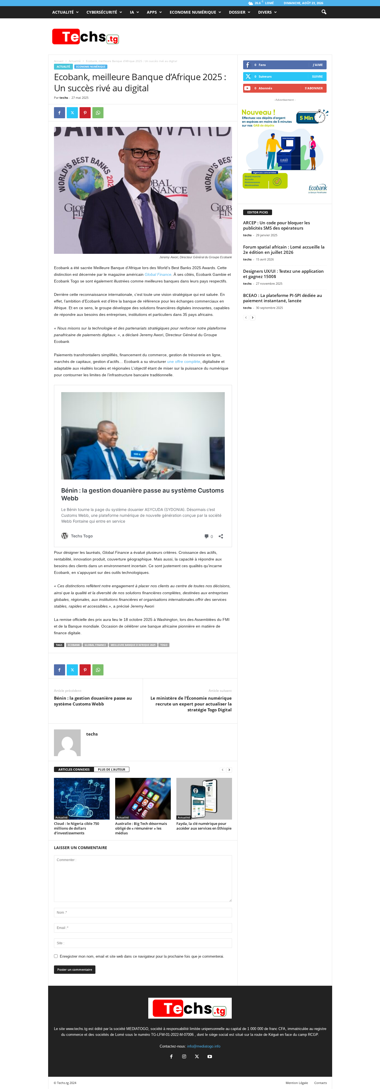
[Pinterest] (85, 112)
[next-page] (229, 770)
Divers (265, 12)
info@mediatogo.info (203, 1046)
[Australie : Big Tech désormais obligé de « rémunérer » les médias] (143, 799)
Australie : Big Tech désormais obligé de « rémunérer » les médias (141, 828)
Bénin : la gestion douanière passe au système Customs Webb (93, 701)
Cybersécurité (102, 12)
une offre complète (183, 361)
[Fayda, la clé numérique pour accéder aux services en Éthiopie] (204, 799)
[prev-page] (222, 770)
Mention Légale (297, 1083)
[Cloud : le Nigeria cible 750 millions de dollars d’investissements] (82, 799)
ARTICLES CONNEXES (74, 769)
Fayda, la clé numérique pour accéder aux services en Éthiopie (203, 826)
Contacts (320, 1083)
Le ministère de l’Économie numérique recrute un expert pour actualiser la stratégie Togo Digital (191, 703)
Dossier (237, 12)
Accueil (58, 61)
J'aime (318, 65)
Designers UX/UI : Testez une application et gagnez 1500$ (283, 273)
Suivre (317, 76)
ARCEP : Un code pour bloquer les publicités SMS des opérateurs (276, 225)
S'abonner (314, 88)
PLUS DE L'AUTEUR (111, 769)
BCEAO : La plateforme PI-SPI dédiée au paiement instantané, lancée (282, 297)
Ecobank (74, 645)
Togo (163, 645)
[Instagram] (184, 1057)
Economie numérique (193, 12)
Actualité (63, 12)
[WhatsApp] (97, 112)
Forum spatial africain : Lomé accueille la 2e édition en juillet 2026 (284, 249)
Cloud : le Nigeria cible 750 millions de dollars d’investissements (76, 828)
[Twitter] (72, 112)
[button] (324, 12)
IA (132, 12)
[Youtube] (209, 1057)
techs (64, 97)
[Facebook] (59, 112)
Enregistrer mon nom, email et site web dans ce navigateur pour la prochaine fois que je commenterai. (142, 956)
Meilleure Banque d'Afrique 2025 (133, 645)
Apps (152, 12)
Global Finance (158, 274)
